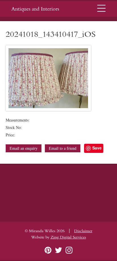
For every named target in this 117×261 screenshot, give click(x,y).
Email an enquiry (23, 148)
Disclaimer (83, 231)
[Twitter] (58, 250)
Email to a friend (62, 148)
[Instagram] (69, 250)
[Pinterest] (48, 250)
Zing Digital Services (68, 237)
